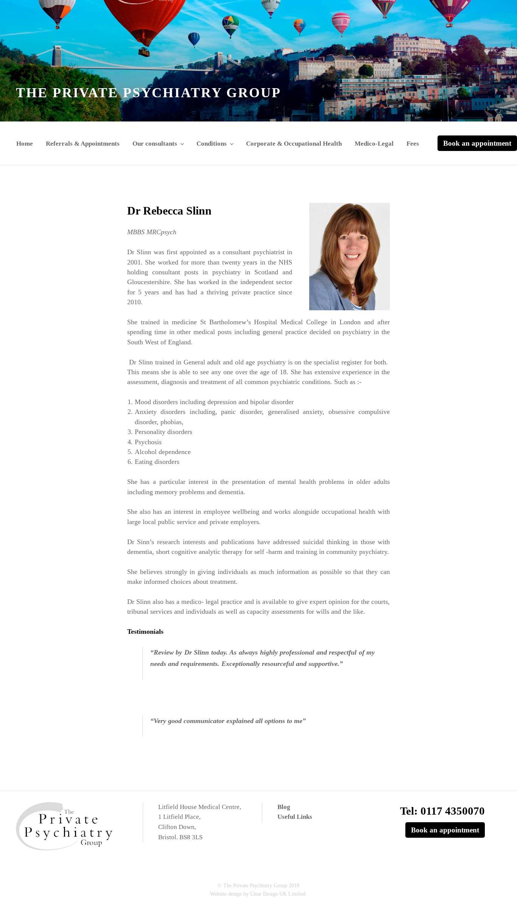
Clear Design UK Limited (277, 894)
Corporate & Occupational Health (294, 143)
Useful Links (294, 816)
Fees (412, 143)
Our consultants (154, 143)
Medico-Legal (374, 143)
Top (499, 892)
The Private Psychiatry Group (148, 92)
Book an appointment (477, 143)
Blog (283, 806)
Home (24, 143)
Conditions (211, 143)
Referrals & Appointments (83, 143)
